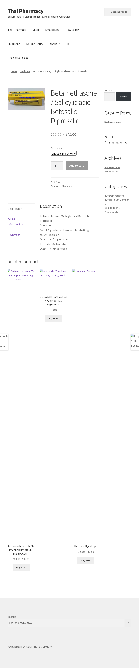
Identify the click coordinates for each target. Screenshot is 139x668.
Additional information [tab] (15, 222)
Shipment (14, 44)
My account (52, 29)
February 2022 (112, 167)
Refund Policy (34, 44)
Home (14, 71)
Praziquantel (111, 212)
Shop (36, 29)
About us (55, 44)
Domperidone (112, 207)
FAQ (69, 44)
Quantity (56, 148)
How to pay (72, 29)
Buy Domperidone (112, 122)
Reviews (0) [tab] (15, 234)
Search (108, 90)
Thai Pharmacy (25, 11)
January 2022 (111, 171)
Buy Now (21, 567)
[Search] (128, 623)
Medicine (25, 71)
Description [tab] (15, 208)
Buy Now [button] (53, 318)
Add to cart (77, 165)
